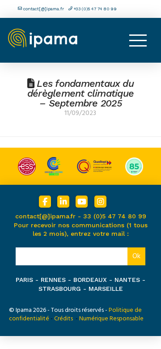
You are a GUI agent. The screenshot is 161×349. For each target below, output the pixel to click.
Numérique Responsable (111, 318)
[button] (137, 40)
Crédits (63, 318)
